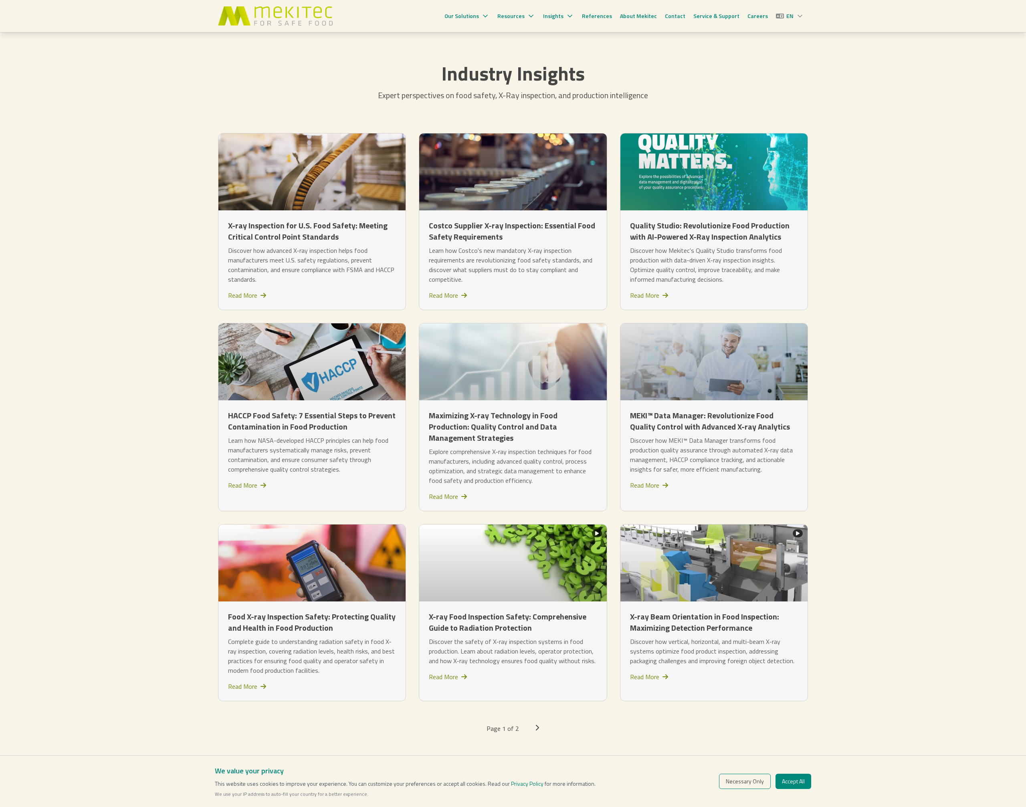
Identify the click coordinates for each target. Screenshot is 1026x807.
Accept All (793, 781)
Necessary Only (745, 781)
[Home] (275, 16)
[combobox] (790, 16)
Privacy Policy (527, 783)
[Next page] (537, 728)
